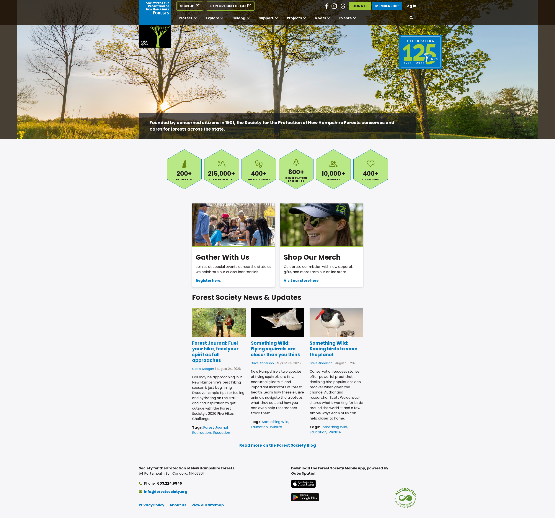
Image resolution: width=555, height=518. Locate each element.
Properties (184, 169)
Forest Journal (215, 427)
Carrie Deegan (203, 369)
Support (266, 18)
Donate (360, 5)
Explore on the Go (228, 5)
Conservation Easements (296, 169)
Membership (386, 5)
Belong (238, 18)
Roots (320, 18)
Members (333, 169)
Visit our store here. (301, 280)
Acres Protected (221, 169)
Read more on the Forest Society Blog (277, 445)
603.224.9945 (169, 483)
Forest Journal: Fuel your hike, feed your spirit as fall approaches (215, 351)
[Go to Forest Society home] (155, 24)
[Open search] (411, 18)
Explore (212, 18)
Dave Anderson (262, 363)
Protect (186, 18)
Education (221, 432)
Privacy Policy (151, 505)
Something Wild (275, 421)
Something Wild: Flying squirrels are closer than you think (275, 349)
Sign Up (187, 5)
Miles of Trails (259, 169)
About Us (178, 505)
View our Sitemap (207, 505)
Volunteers (370, 169)
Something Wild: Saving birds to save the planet (333, 349)
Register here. (208, 280)
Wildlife (276, 427)
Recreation (201, 432)
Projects (294, 18)
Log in (410, 5)
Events (345, 18)
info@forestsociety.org (165, 491)
